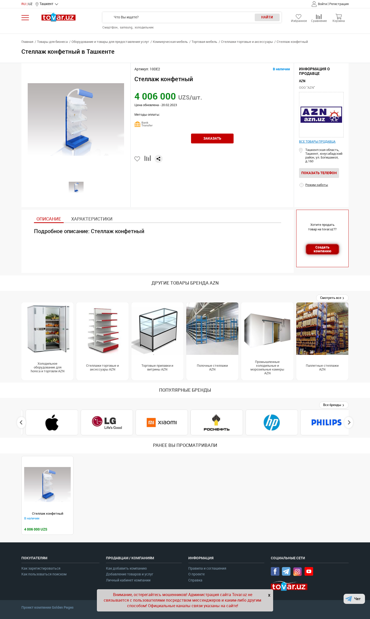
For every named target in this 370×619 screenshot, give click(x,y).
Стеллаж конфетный (47, 513)
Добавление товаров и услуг (129, 574)
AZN (302, 81)
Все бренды (332, 405)
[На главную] (59, 17)
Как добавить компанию (126, 568)
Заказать (212, 138)
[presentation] (21, 422)
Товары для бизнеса (52, 42)
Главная (27, 42)
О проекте (196, 574)
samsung (126, 27)
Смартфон (110, 27)
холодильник (144, 27)
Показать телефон (319, 173)
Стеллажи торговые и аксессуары (247, 42)
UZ (30, 4)
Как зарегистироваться (40, 568)
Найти (267, 17)
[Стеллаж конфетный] (47, 484)
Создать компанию (322, 249)
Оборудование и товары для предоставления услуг (110, 42)
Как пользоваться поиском (43, 574)
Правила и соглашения (207, 568)
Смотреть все (331, 298)
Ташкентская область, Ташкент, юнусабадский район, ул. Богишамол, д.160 (323, 155)
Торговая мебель (204, 42)
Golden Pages (62, 607)
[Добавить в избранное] (137, 159)
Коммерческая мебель (170, 42)
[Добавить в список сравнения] (147, 160)
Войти (322, 4)
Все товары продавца (317, 141)
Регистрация (339, 4)
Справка (195, 580)
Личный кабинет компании (128, 580)
